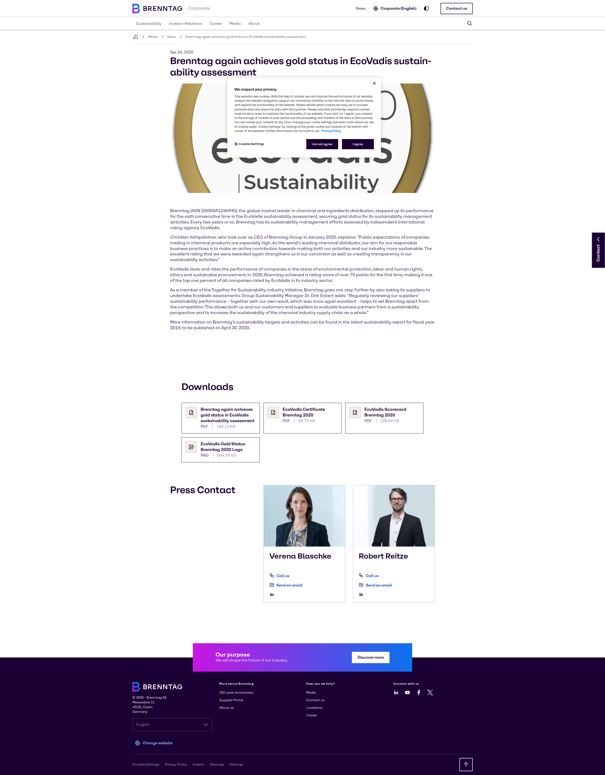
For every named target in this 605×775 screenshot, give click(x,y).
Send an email (289, 585)
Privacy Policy (176, 764)
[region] (304, 118)
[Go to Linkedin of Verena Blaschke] (273, 594)
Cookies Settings (251, 144)
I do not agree (322, 144)
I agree (358, 144)
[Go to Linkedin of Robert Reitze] (362, 594)
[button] (457, 8)
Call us (283, 576)
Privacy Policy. (331, 131)
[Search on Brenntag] (470, 23)
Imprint (198, 764)
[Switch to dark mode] (426, 8)
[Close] (374, 83)
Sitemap (217, 764)
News (361, 8)
